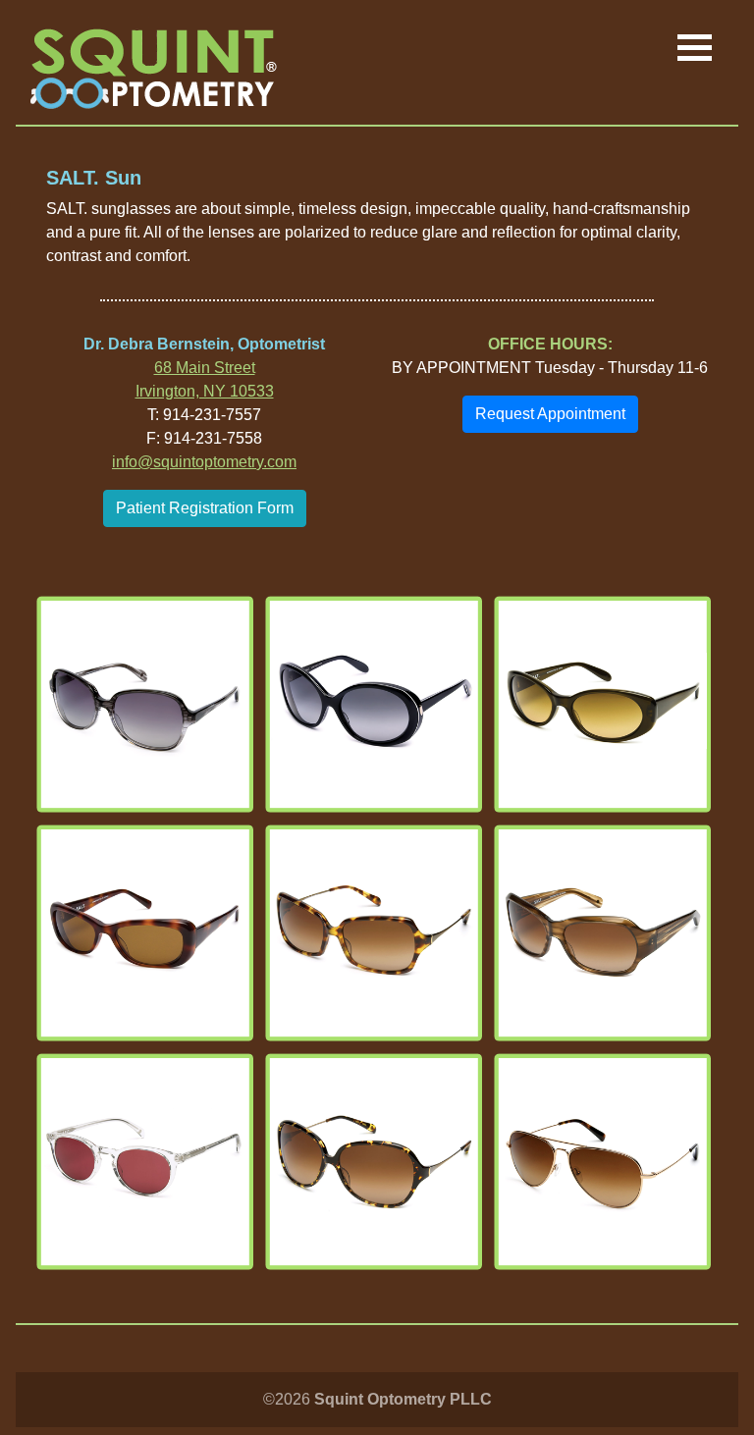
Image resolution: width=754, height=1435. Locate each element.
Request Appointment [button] (550, 413)
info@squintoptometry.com (204, 461)
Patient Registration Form (205, 508)
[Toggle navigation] (695, 49)
